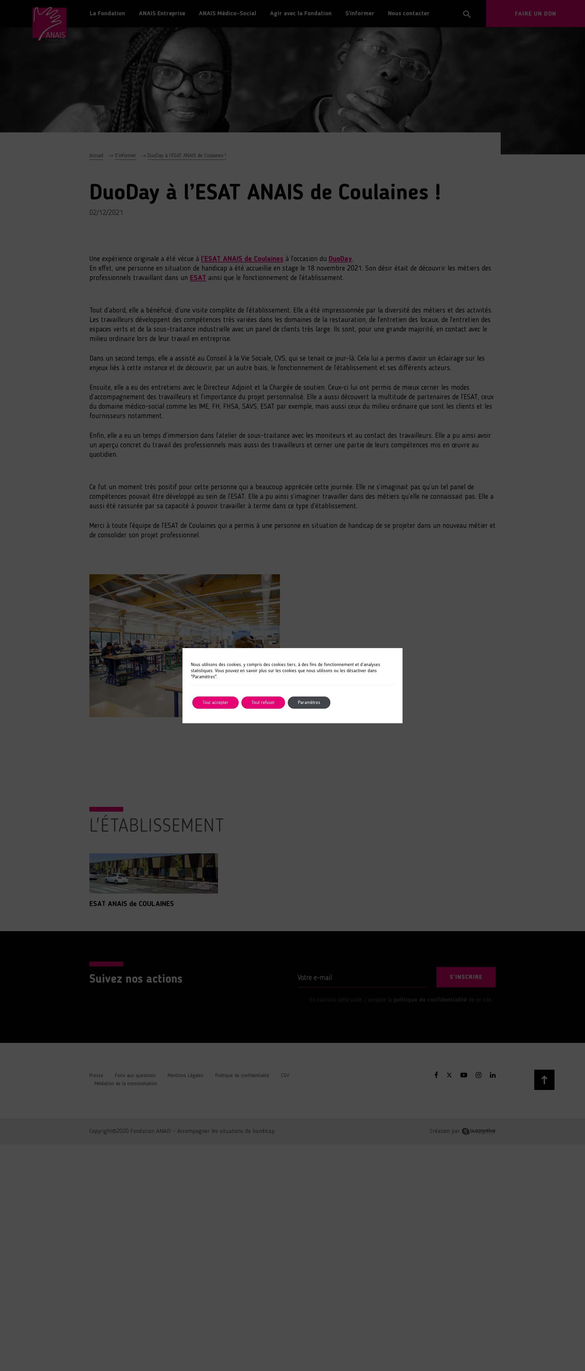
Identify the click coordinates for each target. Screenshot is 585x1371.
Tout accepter (215, 702)
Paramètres (309, 702)
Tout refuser (263, 702)
